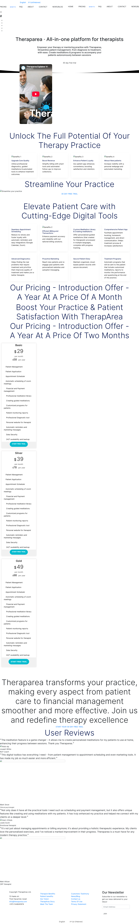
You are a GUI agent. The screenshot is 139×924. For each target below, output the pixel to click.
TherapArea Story (47, 901)
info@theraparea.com (18, 901)
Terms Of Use (76, 901)
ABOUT (31, 7)
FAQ (20, 7)
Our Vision (44, 899)
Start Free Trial (19, 444)
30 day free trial (69, 63)
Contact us (75, 899)
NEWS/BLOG (57, 7)
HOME (70, 6)
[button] (69, 194)
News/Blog (75, 896)
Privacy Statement (78, 904)
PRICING (82, 6)
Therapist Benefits (47, 894)
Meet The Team (46, 904)
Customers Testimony (80, 894)
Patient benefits (46, 896)
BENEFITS (13, 7)
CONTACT (43, 7)
